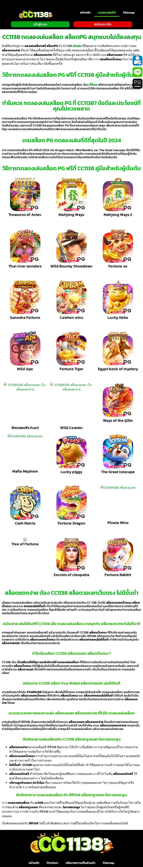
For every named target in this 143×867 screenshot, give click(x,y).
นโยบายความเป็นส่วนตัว (80, 863)
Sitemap (129, 12)
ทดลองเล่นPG (107, 12)
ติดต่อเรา (52, 863)
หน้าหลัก (85, 12)
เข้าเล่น (77, 46)
